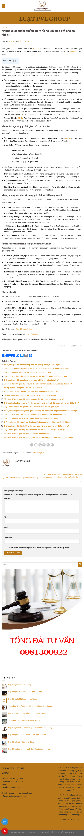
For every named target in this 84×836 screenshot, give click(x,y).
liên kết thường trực (38, 453)
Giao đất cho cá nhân (24, 329)
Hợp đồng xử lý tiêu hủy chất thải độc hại (24, 720)
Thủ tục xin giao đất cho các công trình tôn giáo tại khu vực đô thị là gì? (32, 365)
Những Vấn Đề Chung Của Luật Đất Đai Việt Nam (23, 388)
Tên (6, 517)
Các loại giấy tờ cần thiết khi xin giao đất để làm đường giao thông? (30, 395)
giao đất (36, 49)
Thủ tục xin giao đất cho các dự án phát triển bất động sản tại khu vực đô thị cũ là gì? (37, 422)
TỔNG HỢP (64, 832)
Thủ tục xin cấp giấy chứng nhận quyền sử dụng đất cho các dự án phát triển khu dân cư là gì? (41, 411)
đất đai (20, 118)
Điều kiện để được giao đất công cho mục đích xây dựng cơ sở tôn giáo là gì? (34, 399)
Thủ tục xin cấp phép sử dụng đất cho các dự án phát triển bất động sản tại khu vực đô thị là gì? (41, 403)
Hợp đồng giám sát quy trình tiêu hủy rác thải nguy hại (29, 749)
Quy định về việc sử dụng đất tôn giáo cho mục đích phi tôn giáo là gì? (31, 407)
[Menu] (3, 6)
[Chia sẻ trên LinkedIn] (52, 445)
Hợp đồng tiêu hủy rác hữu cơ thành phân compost (28, 713)
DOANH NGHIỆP (44, 832)
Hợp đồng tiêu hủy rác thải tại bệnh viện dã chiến (27, 735)
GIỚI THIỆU (21, 832)
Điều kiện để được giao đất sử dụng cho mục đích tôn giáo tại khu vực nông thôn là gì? (38, 384)
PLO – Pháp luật (31, 334)
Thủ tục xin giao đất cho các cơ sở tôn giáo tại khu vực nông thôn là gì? (31, 380)
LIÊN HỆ (72, 832)
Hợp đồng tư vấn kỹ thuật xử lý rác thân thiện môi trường (30, 728)
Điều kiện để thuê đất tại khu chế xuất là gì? (22, 478)
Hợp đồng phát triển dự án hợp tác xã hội (24, 699)
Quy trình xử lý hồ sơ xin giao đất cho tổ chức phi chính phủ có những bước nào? (35, 414)
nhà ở (67, 138)
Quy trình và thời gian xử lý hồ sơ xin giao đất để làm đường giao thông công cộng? (36, 368)
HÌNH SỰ (35, 832)
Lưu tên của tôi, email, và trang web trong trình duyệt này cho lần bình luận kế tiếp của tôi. (39, 548)
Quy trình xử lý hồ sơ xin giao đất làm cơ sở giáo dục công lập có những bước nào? (36, 376)
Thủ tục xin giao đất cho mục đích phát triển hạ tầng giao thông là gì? (31, 391)
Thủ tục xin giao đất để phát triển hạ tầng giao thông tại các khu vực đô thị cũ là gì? (36, 426)
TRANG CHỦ (13, 832)
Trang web (8, 537)
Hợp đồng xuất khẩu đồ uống (19, 685)
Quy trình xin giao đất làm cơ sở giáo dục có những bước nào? (28, 372)
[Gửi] (80, 564)
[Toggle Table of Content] (14, 61)
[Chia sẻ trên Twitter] (40, 445)
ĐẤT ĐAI (4, 28)
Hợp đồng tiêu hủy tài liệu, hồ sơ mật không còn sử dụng (30, 706)
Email (6, 527)
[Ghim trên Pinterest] (48, 445)
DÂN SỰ (29, 832)
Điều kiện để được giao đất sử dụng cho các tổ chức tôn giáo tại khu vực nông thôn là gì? (39, 438)
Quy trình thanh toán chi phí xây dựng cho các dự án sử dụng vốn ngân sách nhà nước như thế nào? (62, 475)
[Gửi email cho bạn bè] (44, 445)
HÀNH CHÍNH (55, 832)
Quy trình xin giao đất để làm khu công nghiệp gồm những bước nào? (31, 418)
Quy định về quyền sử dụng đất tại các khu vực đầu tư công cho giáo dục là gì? (34, 430)
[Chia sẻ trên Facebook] (36, 445)
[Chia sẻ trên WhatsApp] (32, 445)
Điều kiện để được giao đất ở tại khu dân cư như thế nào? (26, 434)
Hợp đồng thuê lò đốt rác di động (21, 742)
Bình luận (8, 498)
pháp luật (73, 51)
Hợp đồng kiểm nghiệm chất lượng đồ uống (25, 692)
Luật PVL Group (23, 41)
